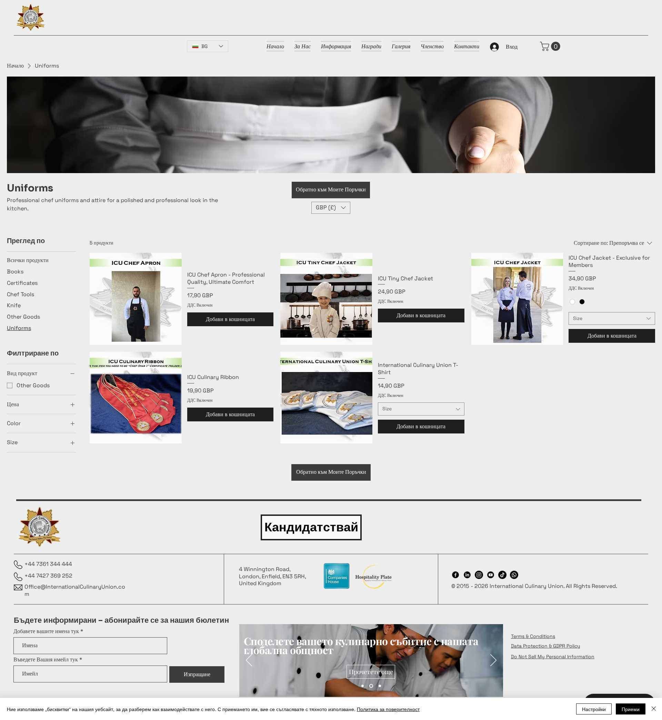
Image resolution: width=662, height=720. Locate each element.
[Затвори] (654, 708)
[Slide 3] (380, 686)
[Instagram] (479, 575)
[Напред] (493, 660)
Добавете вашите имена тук (46, 631)
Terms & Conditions (533, 636)
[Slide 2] (371, 686)
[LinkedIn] (467, 575)
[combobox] (612, 318)
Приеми (631, 709)
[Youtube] (491, 575)
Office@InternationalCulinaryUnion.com (74, 590)
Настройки (594, 709)
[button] (551, 46)
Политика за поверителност (388, 709)
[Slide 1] (362, 686)
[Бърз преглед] (136, 299)
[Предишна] (249, 660)
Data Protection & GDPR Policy (545, 646)
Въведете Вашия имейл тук (45, 659)
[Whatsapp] (514, 575)
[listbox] (330, 208)
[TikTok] (502, 575)
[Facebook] (455, 575)
